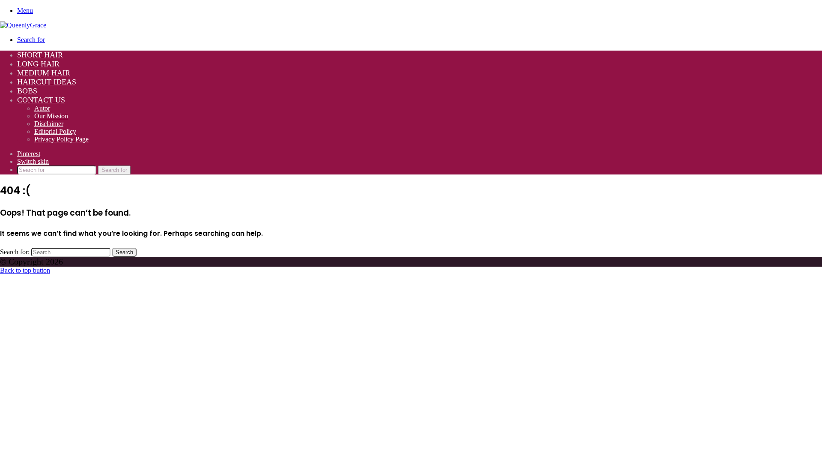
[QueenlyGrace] (23, 25)
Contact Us (41, 100)
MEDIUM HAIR (43, 73)
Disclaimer (48, 123)
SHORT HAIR (40, 55)
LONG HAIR (38, 64)
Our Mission (51, 116)
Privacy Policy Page (61, 139)
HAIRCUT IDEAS (46, 82)
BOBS (27, 91)
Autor (42, 108)
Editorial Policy (55, 131)
